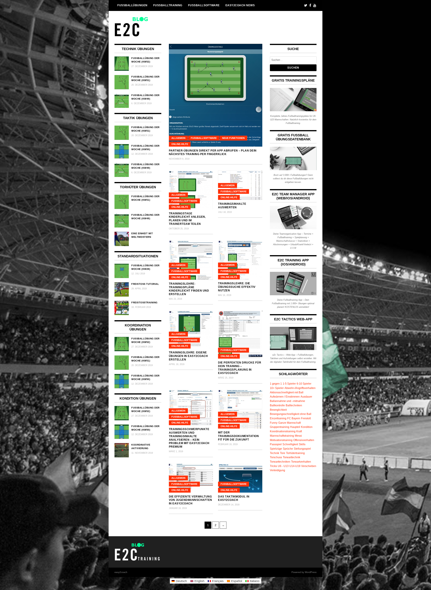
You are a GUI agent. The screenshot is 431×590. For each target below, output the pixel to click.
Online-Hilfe (179, 144)
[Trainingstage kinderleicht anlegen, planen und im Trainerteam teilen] (191, 189)
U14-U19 (294, 465)
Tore (282, 453)
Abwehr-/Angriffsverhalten (300, 387)
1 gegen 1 (276, 383)
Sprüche (288, 448)
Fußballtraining (167, 5)
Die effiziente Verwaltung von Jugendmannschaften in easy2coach (190, 500)
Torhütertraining (295, 453)
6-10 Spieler (304, 383)
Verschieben (308, 465)
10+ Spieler (277, 387)
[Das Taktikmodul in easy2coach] (240, 478)
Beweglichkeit (278, 409)
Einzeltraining (278, 418)
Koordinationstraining (282, 431)
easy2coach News (240, 5)
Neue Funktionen (233, 138)
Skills (302, 444)
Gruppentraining (279, 426)
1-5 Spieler (289, 383)
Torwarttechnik (291, 457)
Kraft (299, 431)
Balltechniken (294, 405)
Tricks (273, 465)
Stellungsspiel (302, 448)
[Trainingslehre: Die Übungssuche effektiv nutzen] (240, 259)
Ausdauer (306, 396)
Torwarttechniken (280, 461)
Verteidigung (277, 470)
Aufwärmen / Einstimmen (285, 396)
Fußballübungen (132, 5)
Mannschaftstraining (282, 435)
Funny (273, 422)
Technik (274, 453)
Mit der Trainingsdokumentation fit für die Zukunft (238, 436)
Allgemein (178, 138)
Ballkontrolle (277, 405)
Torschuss (276, 457)
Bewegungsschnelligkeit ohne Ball (290, 413)
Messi (298, 435)
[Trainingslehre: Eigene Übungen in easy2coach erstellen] (191, 329)
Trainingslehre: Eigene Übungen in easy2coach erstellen (188, 356)
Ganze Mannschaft (289, 422)
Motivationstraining (281, 440)
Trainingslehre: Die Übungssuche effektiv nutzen (236, 287)
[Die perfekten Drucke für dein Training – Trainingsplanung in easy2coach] (240, 334)
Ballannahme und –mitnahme (287, 400)
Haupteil (295, 426)
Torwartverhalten (301, 461)
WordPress (311, 572)
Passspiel (276, 444)
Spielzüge (276, 448)
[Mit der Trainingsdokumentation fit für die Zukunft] (240, 409)
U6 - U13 (283, 465)
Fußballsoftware (204, 5)
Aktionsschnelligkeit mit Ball (286, 392)
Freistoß (306, 418)
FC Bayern (293, 418)
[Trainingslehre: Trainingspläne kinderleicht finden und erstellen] (191, 260)
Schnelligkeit (290, 444)
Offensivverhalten (303, 440)
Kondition (306, 426)
